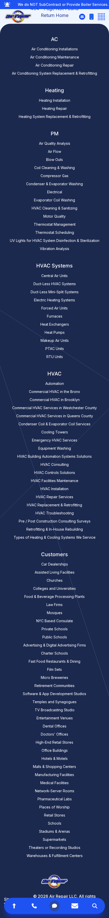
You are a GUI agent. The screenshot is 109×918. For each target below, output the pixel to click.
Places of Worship (54, 807)
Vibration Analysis (54, 248)
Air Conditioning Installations (54, 49)
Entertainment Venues (55, 718)
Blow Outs (54, 159)
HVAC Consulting (55, 464)
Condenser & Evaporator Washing (54, 184)
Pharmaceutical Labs (55, 799)
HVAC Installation (54, 489)
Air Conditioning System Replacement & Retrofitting (54, 73)
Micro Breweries (54, 677)
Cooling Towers (54, 432)
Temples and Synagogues (54, 702)
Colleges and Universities (54, 588)
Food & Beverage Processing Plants (54, 596)
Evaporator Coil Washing (54, 200)
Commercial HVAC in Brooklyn (55, 400)
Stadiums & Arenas (54, 831)
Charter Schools (54, 653)
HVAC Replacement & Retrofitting (54, 505)
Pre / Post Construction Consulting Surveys (54, 521)
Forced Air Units (54, 308)
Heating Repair (54, 108)
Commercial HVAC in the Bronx (54, 391)
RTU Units (54, 356)
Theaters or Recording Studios (54, 847)
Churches (55, 580)
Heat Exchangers (54, 324)
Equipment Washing (54, 448)
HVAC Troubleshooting (54, 513)
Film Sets (54, 669)
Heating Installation (54, 100)
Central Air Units (54, 276)
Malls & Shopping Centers (54, 766)
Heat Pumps (55, 332)
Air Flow (54, 151)
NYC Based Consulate (54, 621)
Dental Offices (54, 726)
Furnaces (54, 316)
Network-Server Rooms (54, 791)
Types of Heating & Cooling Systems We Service (55, 537)
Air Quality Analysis (54, 143)
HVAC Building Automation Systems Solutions (54, 456)
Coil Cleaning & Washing (54, 167)
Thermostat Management (55, 224)
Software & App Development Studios (54, 694)
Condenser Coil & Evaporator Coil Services (54, 424)
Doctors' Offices (54, 734)
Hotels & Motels (55, 758)
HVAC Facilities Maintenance (54, 480)
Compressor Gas (54, 176)
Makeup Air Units (55, 340)
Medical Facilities (54, 783)
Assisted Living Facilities (55, 572)
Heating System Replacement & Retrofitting (54, 116)
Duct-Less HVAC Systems (54, 284)
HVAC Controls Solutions (54, 472)
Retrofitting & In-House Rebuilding (54, 529)
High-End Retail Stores (54, 742)
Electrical (54, 192)
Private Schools (55, 629)
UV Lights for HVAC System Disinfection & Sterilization (54, 240)
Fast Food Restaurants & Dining (54, 661)
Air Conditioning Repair (54, 65)
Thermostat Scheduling (54, 232)
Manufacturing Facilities (54, 775)
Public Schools (54, 637)
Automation (54, 383)
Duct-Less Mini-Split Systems (55, 292)
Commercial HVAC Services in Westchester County (54, 408)
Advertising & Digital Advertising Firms (54, 645)
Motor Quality (54, 216)
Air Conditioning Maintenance (54, 57)
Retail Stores (54, 815)
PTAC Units (54, 348)
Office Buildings (55, 750)
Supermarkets (54, 839)
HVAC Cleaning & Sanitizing (54, 208)
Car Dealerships (54, 564)
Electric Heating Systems (54, 300)
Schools (54, 823)
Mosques (54, 613)
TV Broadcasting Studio (55, 710)
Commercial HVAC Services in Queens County (54, 416)
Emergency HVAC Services (54, 440)
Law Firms (54, 604)
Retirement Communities (54, 685)
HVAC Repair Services (54, 497)
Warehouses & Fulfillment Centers (55, 855)
